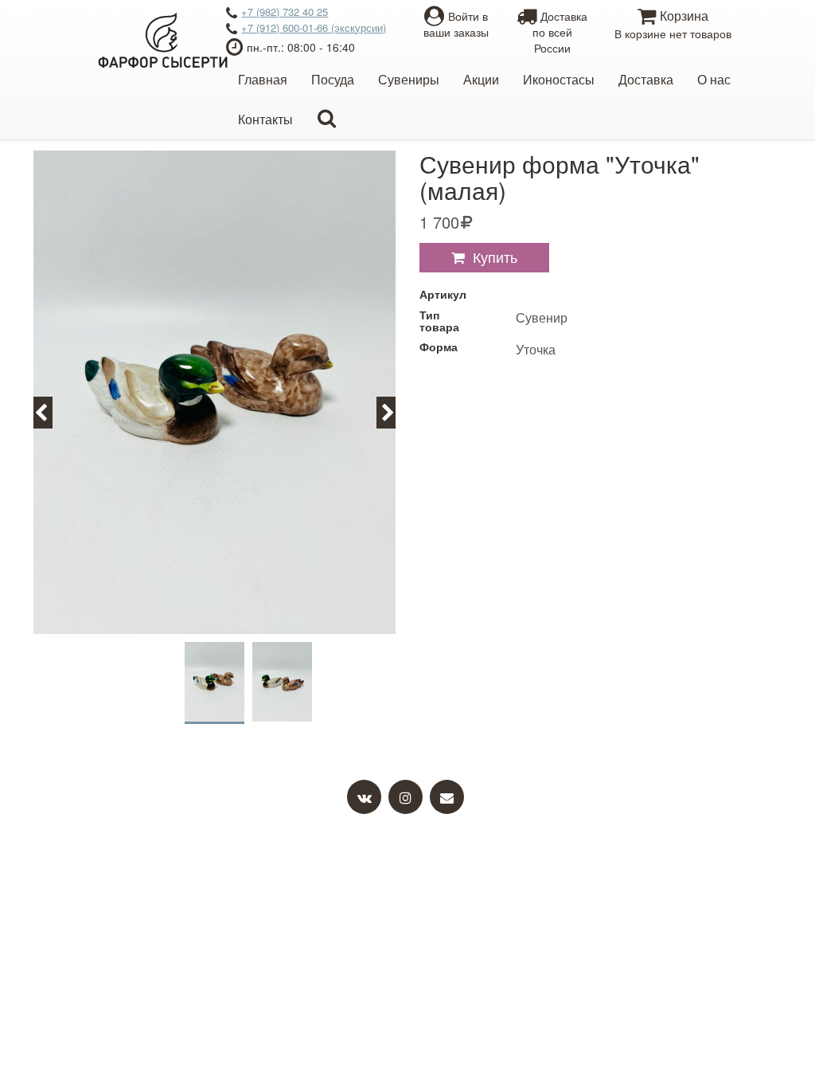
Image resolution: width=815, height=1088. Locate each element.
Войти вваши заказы (456, 24)
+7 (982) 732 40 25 (284, 11)
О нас (714, 79)
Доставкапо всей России (559, 32)
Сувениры (408, 79)
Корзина (672, 23)
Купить (495, 256)
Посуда (332, 79)
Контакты (265, 119)
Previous (50, 411)
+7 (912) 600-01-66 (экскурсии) (313, 27)
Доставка (645, 79)
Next (395, 411)
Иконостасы (559, 79)
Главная (262, 79)
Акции (481, 79)
